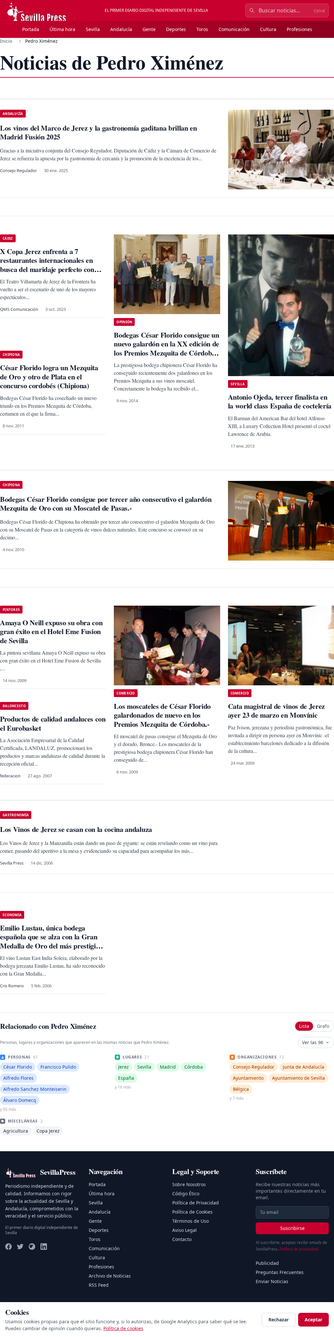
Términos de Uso (190, 1221)
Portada (30, 29)
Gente (149, 29)
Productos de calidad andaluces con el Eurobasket (53, 723)
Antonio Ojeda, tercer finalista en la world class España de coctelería (279, 401)
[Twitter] (20, 1246)
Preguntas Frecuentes (280, 1272)
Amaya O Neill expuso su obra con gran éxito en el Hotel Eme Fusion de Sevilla (51, 631)
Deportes (176, 29)
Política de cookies (123, 1328)
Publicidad (267, 1263)
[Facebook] (8, 1246)
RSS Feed (99, 1285)
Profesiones (299, 29)
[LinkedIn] (43, 1246)
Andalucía (121, 29)
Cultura (268, 29)
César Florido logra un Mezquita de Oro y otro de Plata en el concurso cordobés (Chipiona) (49, 376)
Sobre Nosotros (189, 1184)
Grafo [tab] (323, 1026)
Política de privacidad (299, 1249)
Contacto (181, 1239)
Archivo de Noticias (110, 1276)
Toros (202, 29)
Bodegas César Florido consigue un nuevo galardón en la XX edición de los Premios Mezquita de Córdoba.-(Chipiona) (166, 348)
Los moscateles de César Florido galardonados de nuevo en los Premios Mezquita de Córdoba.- (162, 715)
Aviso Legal (184, 1230)
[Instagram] (32, 1246)
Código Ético (185, 1193)
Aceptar (313, 1319)
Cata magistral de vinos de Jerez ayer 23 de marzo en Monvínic (276, 711)
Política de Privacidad (195, 1203)
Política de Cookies (192, 1212)
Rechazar (278, 1319)
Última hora (62, 29)
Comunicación (234, 29)
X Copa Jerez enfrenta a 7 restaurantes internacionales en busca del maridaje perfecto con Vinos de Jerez (47, 265)
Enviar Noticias (272, 1281)
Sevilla (93, 29)
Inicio (6, 41)
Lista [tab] (304, 1026)
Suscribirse (292, 1228)
